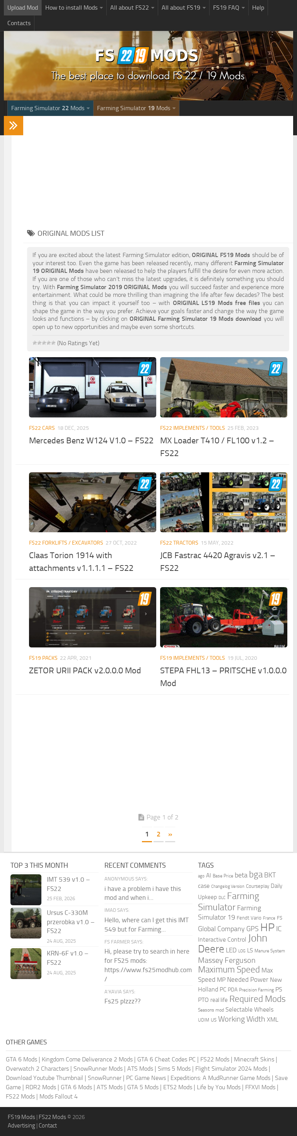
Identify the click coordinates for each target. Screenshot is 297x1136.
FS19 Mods (21, 1117)
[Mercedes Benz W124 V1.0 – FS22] (92, 387)
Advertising (21, 1125)
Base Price (223, 876)
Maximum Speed (229, 969)
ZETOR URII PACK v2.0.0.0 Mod (85, 671)
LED (231, 950)
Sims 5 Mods (174, 1068)
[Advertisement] (158, 170)
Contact (48, 1125)
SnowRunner (104, 1077)
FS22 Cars (42, 428)
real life (219, 999)
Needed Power (247, 979)
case (204, 885)
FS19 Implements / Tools (192, 658)
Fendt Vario (249, 918)
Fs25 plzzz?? (122, 1001)
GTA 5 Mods (143, 1087)
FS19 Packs (43, 658)
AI (208, 875)
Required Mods (257, 999)
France (269, 918)
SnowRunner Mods (98, 1068)
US (214, 1020)
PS (278, 989)
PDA (232, 989)
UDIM (203, 1020)
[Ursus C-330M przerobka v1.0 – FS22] (25, 923)
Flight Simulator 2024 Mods (231, 1068)
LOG (242, 951)
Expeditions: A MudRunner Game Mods (220, 1077)
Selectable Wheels (249, 1009)
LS (250, 950)
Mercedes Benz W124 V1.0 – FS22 (91, 441)
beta (241, 875)
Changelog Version (227, 886)
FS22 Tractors (179, 543)
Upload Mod (22, 7)
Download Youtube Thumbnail (44, 1077)
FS (279, 918)
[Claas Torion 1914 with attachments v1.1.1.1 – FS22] (92, 502)
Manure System (269, 951)
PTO (203, 999)
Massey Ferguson (227, 960)
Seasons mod (211, 1010)
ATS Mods (140, 1068)
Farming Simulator (228, 902)
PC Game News (146, 1077)
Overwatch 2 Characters (37, 1068)
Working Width (241, 1019)
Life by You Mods (219, 1087)
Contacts (19, 23)
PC (223, 989)
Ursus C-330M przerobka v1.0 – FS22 (71, 922)
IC (279, 928)
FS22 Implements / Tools (192, 428)
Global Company (221, 929)
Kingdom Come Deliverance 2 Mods (87, 1059)
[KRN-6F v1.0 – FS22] (25, 963)
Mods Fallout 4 (58, 1096)
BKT (270, 875)
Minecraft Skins (254, 1059)
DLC (221, 897)
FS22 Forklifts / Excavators (66, 543)
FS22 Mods (214, 1059)
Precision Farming (256, 990)
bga (256, 874)
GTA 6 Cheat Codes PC (166, 1059)
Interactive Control (222, 939)
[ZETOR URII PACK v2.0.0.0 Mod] (92, 617)
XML (272, 1019)
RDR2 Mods (41, 1087)
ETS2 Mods (177, 1087)
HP (267, 927)
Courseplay (257, 886)
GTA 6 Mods (21, 1059)
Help (258, 7)
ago (201, 876)
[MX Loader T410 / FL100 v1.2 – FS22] (223, 387)
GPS (252, 929)
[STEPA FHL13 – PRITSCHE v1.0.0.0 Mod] (223, 617)
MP (221, 979)
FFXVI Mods (260, 1087)
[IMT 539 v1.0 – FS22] (25, 889)
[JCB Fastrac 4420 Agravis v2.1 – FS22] (223, 502)
